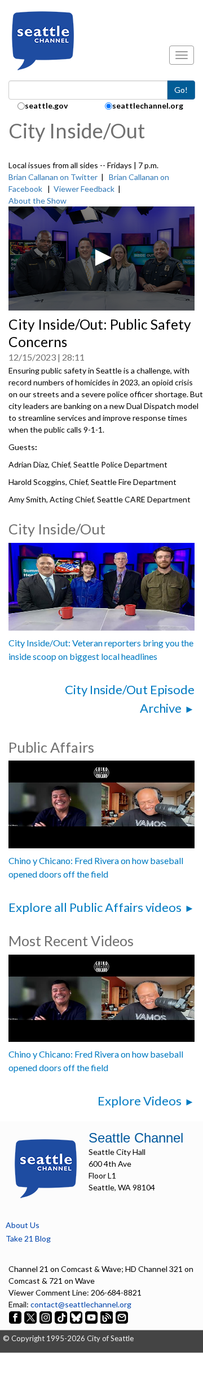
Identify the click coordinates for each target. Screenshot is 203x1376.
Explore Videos (140, 1100)
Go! (181, 90)
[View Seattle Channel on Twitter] (31, 1316)
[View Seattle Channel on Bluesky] (76, 1316)
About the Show (37, 200)
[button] (101, 257)
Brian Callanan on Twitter (53, 177)
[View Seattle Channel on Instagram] (46, 1316)
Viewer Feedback (84, 189)
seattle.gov (46, 105)
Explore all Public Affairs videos (95, 907)
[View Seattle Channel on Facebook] (16, 1316)
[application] (101, 258)
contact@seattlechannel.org (80, 1304)
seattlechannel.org (147, 105)
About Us (22, 1225)
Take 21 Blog (28, 1238)
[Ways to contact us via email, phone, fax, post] (122, 1316)
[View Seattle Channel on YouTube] (92, 1316)
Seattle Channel (136, 1137)
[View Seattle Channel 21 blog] (107, 1316)
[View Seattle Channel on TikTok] (61, 1316)
